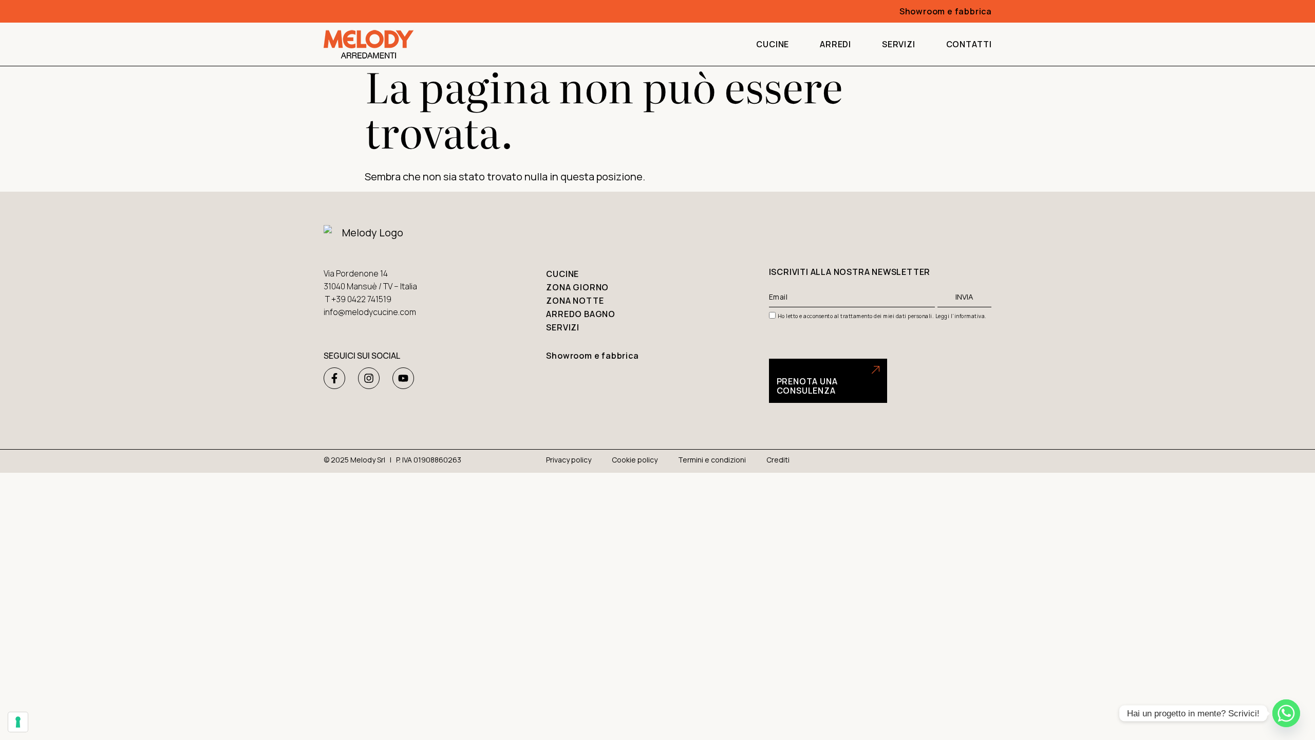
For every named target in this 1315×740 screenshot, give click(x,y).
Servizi (898, 44)
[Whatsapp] (1286, 713)
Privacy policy (568, 460)
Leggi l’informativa (960, 316)
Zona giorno (577, 287)
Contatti (969, 44)
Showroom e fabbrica (945, 11)
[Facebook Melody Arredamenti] (334, 378)
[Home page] (369, 44)
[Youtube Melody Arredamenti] (403, 378)
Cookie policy (635, 460)
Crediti (778, 460)
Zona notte (575, 300)
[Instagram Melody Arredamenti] (369, 378)
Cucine (772, 44)
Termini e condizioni (712, 460)
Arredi (835, 44)
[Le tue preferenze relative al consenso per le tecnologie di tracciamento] (18, 722)
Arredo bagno (580, 314)
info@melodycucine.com (370, 312)
